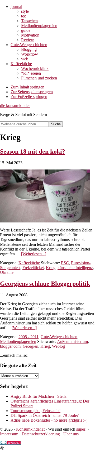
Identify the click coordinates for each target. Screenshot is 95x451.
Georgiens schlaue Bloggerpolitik (45, 283)
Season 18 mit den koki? (32, 151)
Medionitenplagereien (18, 341)
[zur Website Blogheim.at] (2, 448)
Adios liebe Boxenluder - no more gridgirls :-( (49, 420)
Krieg (50, 267)
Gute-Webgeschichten (59, 336)
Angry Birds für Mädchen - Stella (38, 396)
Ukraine (6, 272)
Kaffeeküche (29, 263)
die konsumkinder (15, 105)
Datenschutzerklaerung (41, 434)
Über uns (71, 434)
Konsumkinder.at (30, 429)
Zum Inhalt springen (27, 87)
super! (81, 429)
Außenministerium (72, 341)
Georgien (30, 346)
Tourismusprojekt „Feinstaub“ (35, 410)
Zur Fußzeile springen (29, 96)
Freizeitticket (33, 267)
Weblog (58, 346)
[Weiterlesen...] (33, 254)
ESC (65, 263)
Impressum (9, 434)
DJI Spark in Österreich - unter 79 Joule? (45, 415)
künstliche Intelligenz (75, 267)
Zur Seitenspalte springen (32, 92)
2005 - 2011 (28, 336)
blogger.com (10, 346)
